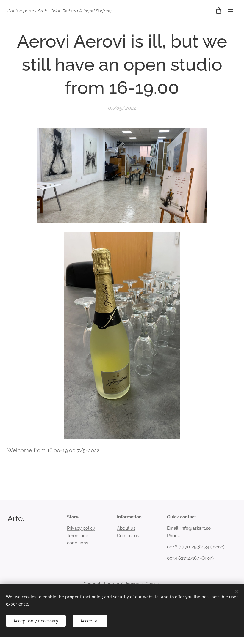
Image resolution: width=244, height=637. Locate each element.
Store (73, 517)
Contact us (128, 535)
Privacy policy (81, 528)
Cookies (153, 583)
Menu (231, 11)
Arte (15, 518)
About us (126, 528)
